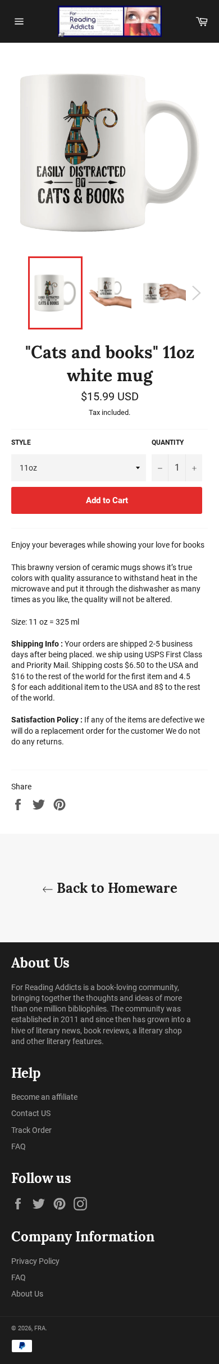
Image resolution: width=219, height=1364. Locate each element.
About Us (27, 1293)
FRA (39, 1328)
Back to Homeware (115, 888)
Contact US (31, 1113)
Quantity (168, 442)
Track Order (31, 1130)
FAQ (18, 1146)
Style (21, 442)
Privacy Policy (35, 1261)
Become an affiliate (44, 1096)
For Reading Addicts (46, 987)
